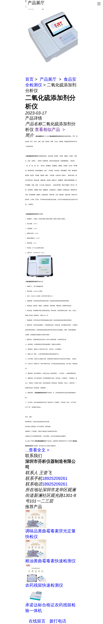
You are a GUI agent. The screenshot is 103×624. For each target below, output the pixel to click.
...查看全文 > (37, 450)
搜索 (43, 9)
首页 (29, 79)
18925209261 (54, 478)
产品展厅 (48, 79)
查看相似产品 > (50, 129)
